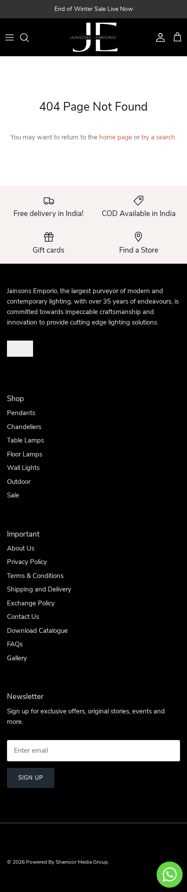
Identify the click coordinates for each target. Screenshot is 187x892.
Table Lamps (25, 440)
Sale (13, 495)
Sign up (30, 778)
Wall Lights (23, 467)
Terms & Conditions (35, 575)
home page (115, 137)
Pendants (21, 413)
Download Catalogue (37, 630)
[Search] (28, 37)
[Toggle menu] (9, 37)
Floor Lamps (24, 454)
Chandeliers (24, 426)
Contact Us (23, 616)
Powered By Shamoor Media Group (67, 861)
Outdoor (18, 481)
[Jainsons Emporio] (93, 37)
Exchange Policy (31, 603)
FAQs (15, 644)
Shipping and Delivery (39, 589)
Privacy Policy (27, 562)
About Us (20, 548)
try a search (158, 137)
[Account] (158, 37)
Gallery (17, 658)
